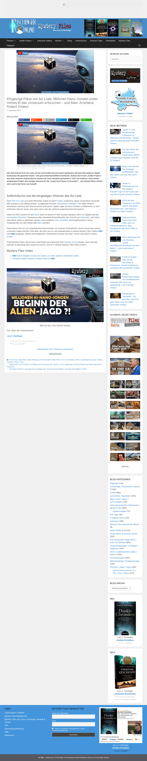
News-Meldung (33, 360)
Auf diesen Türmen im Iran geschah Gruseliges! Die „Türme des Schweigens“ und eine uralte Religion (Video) (48, 369)
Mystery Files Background (16, 716)
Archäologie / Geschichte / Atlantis (125, 487)
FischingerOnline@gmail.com (28, 341)
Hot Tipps (114, 515)
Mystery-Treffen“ (125, 113)
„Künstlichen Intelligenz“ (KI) (69, 204)
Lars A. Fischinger (14, 336)
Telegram (10, 45)
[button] (24, 120)
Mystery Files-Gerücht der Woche (124, 524)
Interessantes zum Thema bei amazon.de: (55, 349)
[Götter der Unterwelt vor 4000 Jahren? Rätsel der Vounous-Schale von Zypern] (132, 395)
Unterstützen (81, 41)
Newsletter (110, 41)
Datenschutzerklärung (14, 729)
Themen (9, 41)
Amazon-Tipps (96, 41)
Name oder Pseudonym (60, 713)
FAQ (6, 725)
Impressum (9, 735)
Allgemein (114, 483)
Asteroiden (85, 217)
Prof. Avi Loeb (18, 201)
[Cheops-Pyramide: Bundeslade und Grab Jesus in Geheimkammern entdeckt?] (132, 415)
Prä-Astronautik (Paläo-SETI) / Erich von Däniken (57, 360)
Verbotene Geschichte (125, 694)
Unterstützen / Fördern (14, 713)
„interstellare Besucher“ (17, 217)
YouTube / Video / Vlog (15, 362)
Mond (36, 215)
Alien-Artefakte (61, 220)
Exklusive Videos (44, 41)
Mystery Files (124, 41)
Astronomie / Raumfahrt (17, 360)
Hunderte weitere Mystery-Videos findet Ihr (33, 259)
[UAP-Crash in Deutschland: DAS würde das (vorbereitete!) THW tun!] (132, 457)
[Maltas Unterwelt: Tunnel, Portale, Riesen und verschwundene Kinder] (132, 405)
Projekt (60, 201)
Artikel (9, 237)
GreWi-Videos (25, 41)
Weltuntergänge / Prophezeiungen (124, 561)
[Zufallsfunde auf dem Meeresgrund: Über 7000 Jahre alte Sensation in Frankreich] (117, 415)
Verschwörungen (117, 558)
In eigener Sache (117, 518)
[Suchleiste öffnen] (139, 45)
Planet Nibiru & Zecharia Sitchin (123, 534)
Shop (69, 41)
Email (54, 721)
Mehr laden (125, 466)
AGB (6, 732)
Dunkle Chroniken (125, 640)
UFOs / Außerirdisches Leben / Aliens (89, 360)
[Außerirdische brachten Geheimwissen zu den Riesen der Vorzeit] (117, 426)
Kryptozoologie (119, 511)
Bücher (58, 41)
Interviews (114, 521)
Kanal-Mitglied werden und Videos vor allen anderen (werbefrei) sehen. (45, 256)
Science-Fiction (71, 242)
